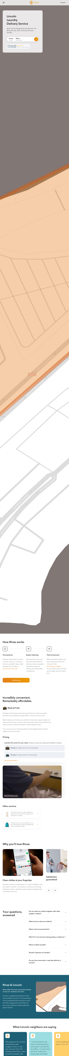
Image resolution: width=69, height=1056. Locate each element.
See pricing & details (10, 760)
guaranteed (29, 891)
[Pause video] (60, 796)
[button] (53, 664)
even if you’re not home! (10, 668)
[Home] (34, 2)
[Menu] (4, 2)
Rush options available (54, 666)
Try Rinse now (16, 680)
